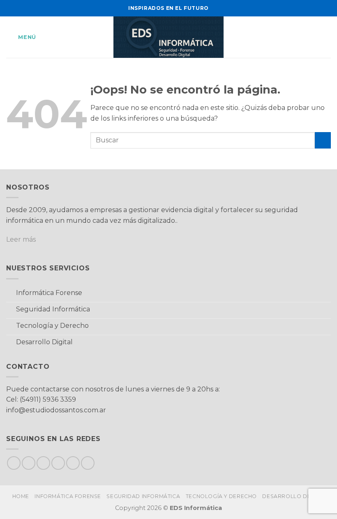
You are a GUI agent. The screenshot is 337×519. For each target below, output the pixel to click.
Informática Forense (68, 496)
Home (20, 496)
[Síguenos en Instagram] (28, 463)
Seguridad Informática (143, 496)
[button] (21, 37)
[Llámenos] (73, 463)
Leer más (21, 239)
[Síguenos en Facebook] (14, 463)
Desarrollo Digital (293, 496)
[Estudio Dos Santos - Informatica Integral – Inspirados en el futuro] (169, 37)
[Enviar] (323, 140)
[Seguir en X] (43, 463)
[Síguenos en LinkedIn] (88, 463)
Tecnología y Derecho (221, 496)
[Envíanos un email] (58, 463)
